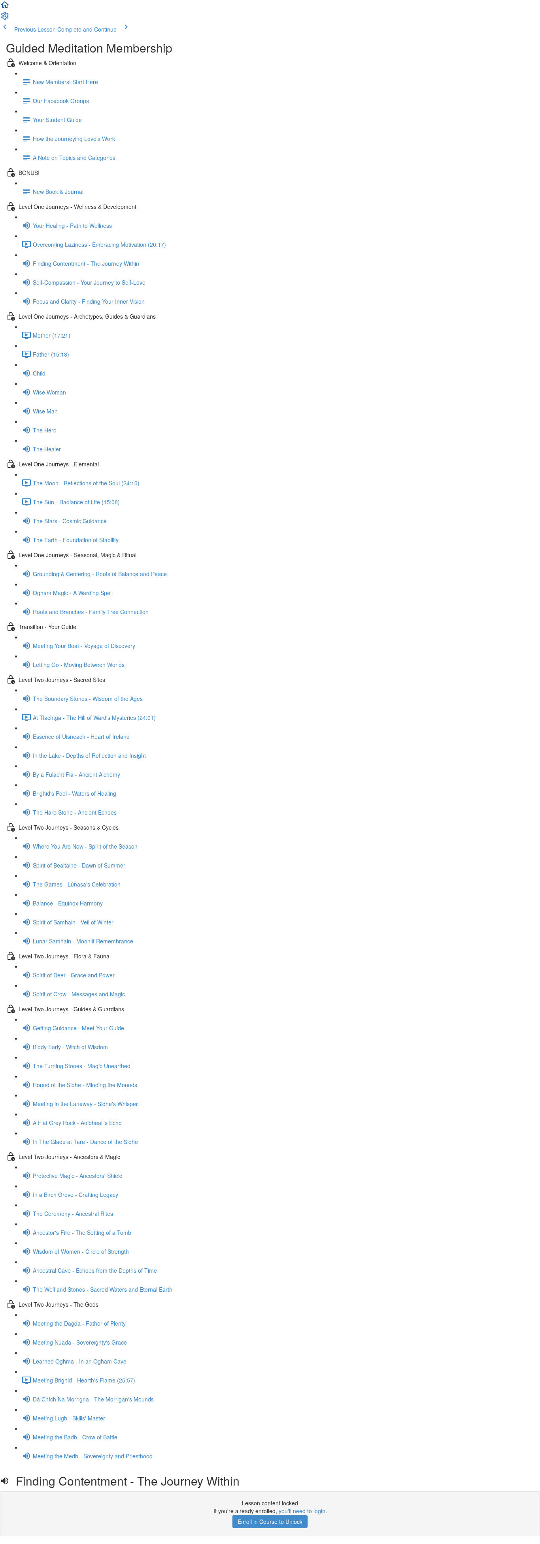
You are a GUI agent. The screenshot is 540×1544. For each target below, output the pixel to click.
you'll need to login (302, 1511)
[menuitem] (4, 18)
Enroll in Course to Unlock (270, 1521)
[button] (4, 7)
